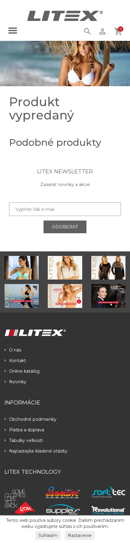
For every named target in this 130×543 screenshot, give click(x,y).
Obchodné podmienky (33, 419)
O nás (15, 350)
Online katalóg (24, 371)
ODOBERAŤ (65, 227)
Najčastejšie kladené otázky (38, 451)
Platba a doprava (26, 430)
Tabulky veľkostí (26, 440)
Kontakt (17, 360)
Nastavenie (80, 535)
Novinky (17, 381)
